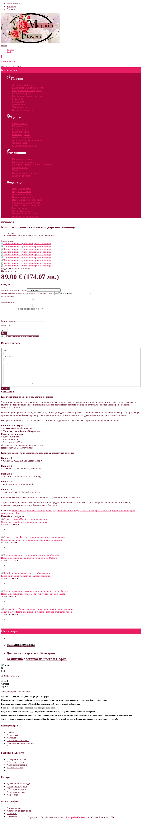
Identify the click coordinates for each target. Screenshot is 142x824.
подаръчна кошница (63, 510)
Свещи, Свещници (21, 211)
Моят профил (13, 3)
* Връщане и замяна (17, 765)
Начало (10, 233)
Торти (15, 170)
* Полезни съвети (15, 762)
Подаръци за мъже (21, 194)
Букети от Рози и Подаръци (26, 202)
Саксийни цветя (20, 143)
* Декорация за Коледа (18, 783)
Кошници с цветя (20, 131)
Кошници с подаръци (23, 162)
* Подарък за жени (16, 789)
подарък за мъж (82, 510)
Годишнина (18, 101)
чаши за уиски (19, 510)
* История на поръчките (19, 810)
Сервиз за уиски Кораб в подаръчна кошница (24, 522)
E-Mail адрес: (8, 357)
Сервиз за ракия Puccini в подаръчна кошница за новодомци (31, 540)
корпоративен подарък (123, 510)
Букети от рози (19, 123)
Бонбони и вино (20, 167)
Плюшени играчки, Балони (25, 216)
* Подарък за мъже (16, 792)
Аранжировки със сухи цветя (27, 140)
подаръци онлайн (10, 513)
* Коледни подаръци (17, 786)
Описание (7, 391)
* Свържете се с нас (17, 759)
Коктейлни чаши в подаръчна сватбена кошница (25, 576)
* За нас (11, 732)
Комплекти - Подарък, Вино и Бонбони (32, 164)
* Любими (12, 813)
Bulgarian (10, 50)
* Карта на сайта (15, 767)
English (4, 46)
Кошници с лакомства (23, 159)
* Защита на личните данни (20, 743)
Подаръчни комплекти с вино (27, 200)
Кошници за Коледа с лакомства (28, 87)
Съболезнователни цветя (24, 145)
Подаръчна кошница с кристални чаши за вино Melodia (29, 558)
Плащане (11, 9)
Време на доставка (7, 302)
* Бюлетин (12, 816)
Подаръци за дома (21, 188)
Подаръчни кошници (22, 197)
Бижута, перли (19, 208)
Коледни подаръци (21, 93)
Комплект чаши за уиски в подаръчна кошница (30, 235)
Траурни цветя (19, 107)
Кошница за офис (21, 175)
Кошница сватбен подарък (25, 173)
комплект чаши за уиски (39, 510)
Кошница (11, 6)
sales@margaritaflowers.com (15, 691)
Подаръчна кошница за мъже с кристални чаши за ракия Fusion (33, 594)
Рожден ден (18, 99)
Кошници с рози (20, 126)
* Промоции (13, 794)
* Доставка (12, 735)
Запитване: (7, 363)
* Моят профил (14, 808)
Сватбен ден (18, 104)
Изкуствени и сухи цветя (24, 213)
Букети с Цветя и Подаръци (26, 205)
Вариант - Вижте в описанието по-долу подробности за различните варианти (27, 293)
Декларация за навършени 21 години (13, 290)
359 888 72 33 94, (10, 676)
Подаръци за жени (21, 191)
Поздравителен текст (8, 321)
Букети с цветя (19, 129)
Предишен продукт (7, 222)
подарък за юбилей (101, 510)
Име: (5, 351)
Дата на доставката (7, 296)
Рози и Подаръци (21, 134)
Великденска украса (22, 110)
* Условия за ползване (18, 740)
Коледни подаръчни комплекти (28, 96)
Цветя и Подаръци (21, 137)
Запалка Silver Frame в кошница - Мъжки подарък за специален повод (36, 612)
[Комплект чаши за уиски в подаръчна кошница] (26, 243)
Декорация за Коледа (23, 85)
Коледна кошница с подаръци (27, 90)
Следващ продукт (7, 241)
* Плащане (12, 737)
